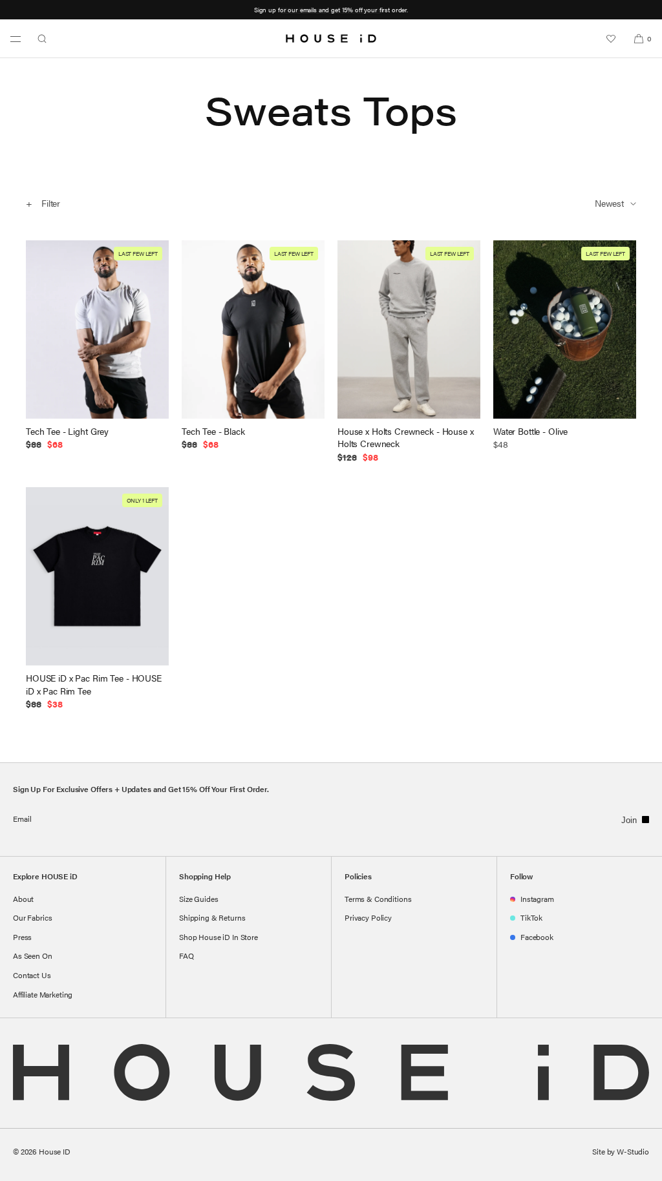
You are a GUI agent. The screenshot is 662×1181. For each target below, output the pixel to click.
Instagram (537, 898)
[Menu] (15, 39)
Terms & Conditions (378, 898)
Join (629, 820)
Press (22, 937)
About (23, 898)
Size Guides (198, 898)
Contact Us (32, 975)
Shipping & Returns (212, 917)
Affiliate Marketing (42, 994)
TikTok (531, 917)
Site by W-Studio (620, 1151)
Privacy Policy (368, 917)
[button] (42, 38)
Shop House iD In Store (218, 937)
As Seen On (32, 955)
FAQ (186, 955)
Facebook (536, 937)
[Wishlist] (611, 38)
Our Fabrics (32, 917)
